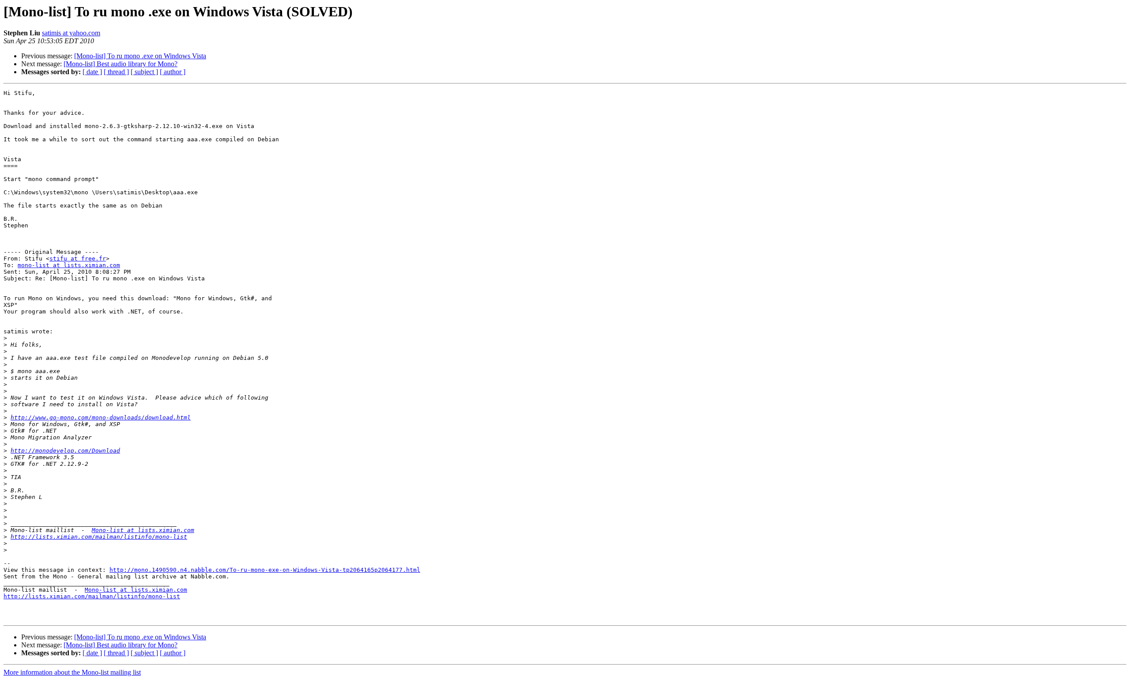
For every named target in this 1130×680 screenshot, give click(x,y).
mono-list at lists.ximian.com (69, 265)
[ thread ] (116, 72)
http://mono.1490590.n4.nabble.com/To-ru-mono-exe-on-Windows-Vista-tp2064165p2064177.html (264, 570)
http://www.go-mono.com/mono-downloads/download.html (101, 417)
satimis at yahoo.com (71, 33)
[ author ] (172, 72)
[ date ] (92, 72)
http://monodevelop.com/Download (65, 450)
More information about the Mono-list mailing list (72, 672)
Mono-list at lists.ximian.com (143, 530)
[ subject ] (144, 72)
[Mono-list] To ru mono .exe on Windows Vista (140, 56)
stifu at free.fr (77, 258)
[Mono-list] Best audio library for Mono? (120, 64)
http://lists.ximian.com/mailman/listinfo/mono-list (99, 536)
